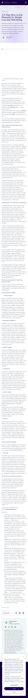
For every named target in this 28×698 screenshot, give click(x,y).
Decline (14, 692)
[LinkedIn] (23, 613)
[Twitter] (19, 613)
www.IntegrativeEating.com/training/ (14, 646)
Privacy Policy (7, 674)
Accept (14, 688)
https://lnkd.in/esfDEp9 (17, 450)
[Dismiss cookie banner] (23, 656)
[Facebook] (16, 613)
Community (5, 11)
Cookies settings (14, 685)
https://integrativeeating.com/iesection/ (10, 652)
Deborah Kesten (9, 37)
